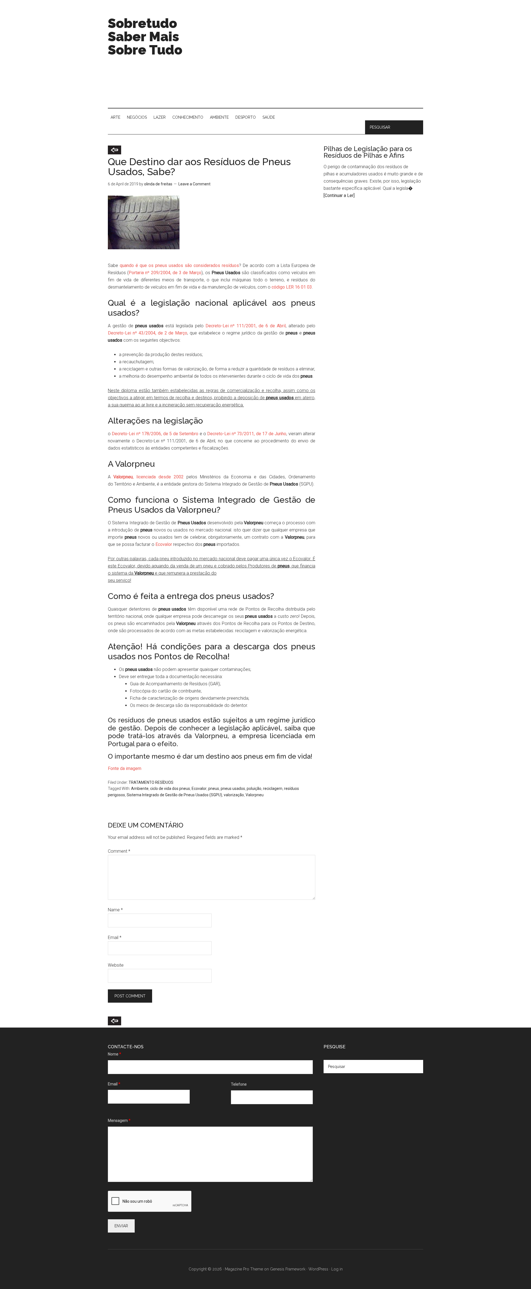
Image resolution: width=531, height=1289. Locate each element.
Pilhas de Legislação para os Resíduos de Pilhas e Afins (368, 152)
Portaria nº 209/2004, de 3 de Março (165, 272)
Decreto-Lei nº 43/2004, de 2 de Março (147, 333)
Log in (337, 1269)
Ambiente (140, 788)
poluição (254, 788)
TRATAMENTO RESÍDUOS (151, 782)
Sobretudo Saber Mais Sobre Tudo (145, 36)
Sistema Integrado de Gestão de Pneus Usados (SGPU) (174, 795)
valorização (234, 795)
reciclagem (272, 788)
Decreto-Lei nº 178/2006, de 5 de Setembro (155, 433)
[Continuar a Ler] (339, 195)
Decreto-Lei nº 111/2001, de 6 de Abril (245, 325)
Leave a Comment (194, 184)
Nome (114, 1054)
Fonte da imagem (124, 768)
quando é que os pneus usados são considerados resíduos (179, 265)
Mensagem (119, 1120)
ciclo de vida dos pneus (170, 788)
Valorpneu (255, 795)
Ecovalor (163, 544)
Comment (119, 851)
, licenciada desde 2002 (148, 476)
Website (116, 965)
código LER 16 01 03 (291, 287)
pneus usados (233, 788)
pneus (213, 788)
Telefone (239, 1084)
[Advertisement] (322, 61)
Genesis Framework (287, 1269)
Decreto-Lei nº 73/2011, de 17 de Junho (246, 433)
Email (114, 937)
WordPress (318, 1269)
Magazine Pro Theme (244, 1269)
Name (115, 909)
